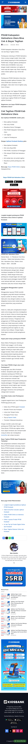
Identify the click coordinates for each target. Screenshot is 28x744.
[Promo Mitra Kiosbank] (14, 9)
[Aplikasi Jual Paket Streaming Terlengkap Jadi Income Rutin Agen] (5, 632)
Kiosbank (22, 407)
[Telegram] (12, 538)
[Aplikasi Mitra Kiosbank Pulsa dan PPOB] (9, 182)
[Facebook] (4, 538)
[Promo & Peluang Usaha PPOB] (14, 198)
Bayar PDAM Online (14, 167)
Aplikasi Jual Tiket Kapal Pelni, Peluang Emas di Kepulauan (17, 603)
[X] (7, 538)
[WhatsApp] (9, 538)
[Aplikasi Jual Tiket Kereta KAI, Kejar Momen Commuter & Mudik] (5, 611)
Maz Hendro (5, 44)
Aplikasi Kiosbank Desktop (14, 141)
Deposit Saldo (12, 417)
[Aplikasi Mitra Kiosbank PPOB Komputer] (14, 185)
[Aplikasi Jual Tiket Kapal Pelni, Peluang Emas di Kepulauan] (5, 604)
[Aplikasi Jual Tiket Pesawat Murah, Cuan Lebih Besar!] (5, 619)
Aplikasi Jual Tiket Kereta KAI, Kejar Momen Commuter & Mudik (18, 610)
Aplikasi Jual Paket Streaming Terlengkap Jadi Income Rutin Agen (19, 632)
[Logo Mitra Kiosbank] (14, 2)
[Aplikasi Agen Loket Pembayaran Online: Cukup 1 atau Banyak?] (5, 596)
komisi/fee (4, 435)
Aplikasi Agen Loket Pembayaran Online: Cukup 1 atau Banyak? (18, 595)
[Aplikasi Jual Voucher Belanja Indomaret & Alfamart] (5, 625)
